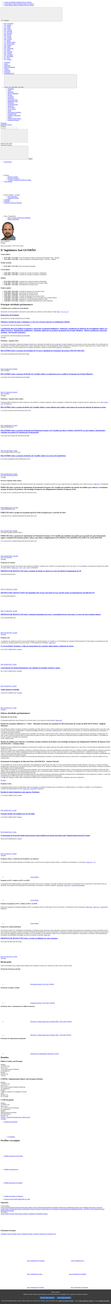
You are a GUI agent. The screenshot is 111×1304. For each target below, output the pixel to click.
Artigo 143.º (47, 935)
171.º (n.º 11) (64, 311)
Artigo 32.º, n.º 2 (90, 862)
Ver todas (3, 337)
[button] (57, 169)
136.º (20, 567)
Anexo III (33, 788)
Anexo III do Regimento (78, 885)
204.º (58, 311)
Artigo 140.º (60, 885)
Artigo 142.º (52, 642)
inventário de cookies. (104, 1300)
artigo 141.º (67, 885)
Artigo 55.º (59, 347)
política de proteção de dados (66, 1300)
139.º (24, 567)
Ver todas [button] (3, 1119)
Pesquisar (3, 126)
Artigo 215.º (96, 484)
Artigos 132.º (15, 567)
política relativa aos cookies (86, 1300)
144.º (28, 567)
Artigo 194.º (59, 720)
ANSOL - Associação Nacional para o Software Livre (15, 1117)
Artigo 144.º (26, 788)
